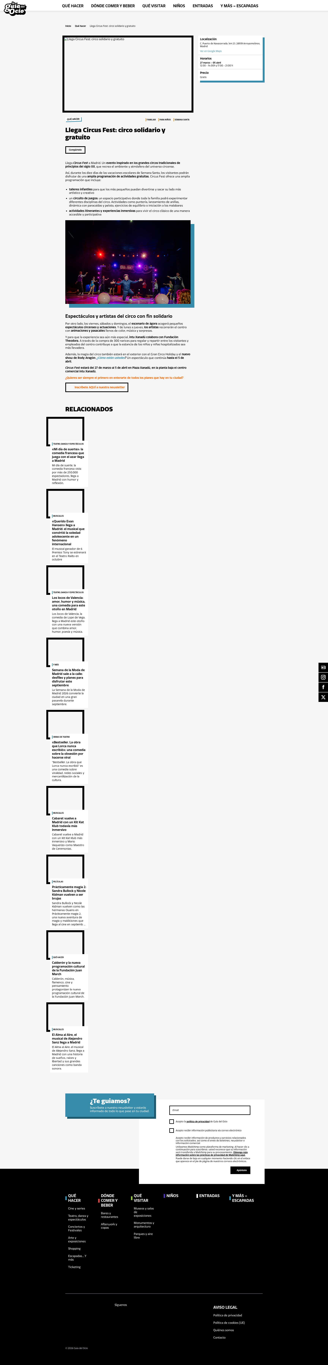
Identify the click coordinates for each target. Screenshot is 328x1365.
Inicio (68, 26)
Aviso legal (225, 1307)
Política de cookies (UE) (229, 1322)
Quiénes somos (223, 1330)
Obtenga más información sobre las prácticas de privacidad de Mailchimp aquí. (212, 1153)
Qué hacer (80, 26)
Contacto (219, 1337)
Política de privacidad (227, 1315)
